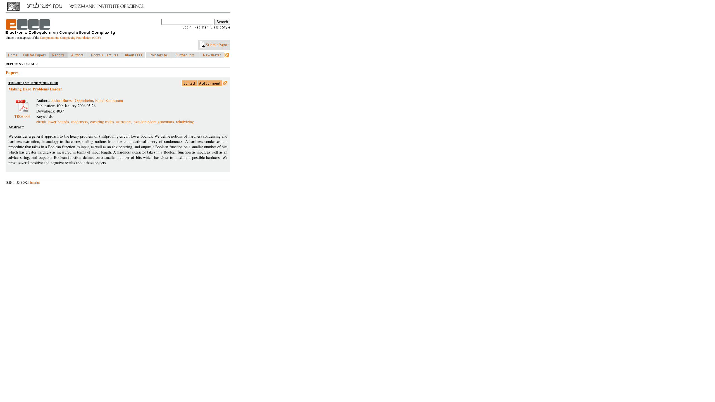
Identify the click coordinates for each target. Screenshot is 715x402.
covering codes (102, 121)
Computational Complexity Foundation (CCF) (70, 37)
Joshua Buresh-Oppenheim (72, 100)
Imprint (35, 182)
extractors (123, 121)
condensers (79, 121)
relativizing (185, 121)
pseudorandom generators (154, 121)
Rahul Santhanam (109, 100)
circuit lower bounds (52, 121)
